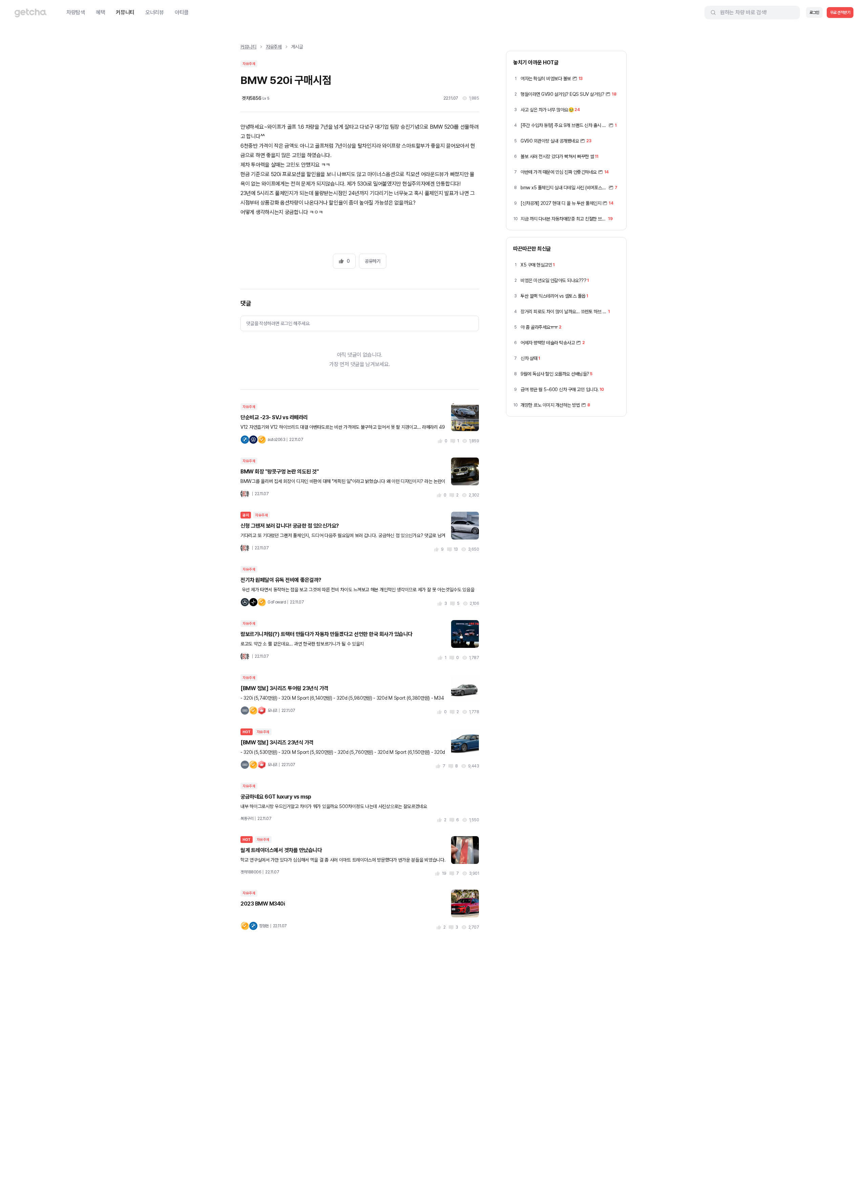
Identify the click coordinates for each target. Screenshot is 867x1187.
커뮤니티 (125, 12)
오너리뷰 (154, 12)
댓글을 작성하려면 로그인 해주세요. (278, 323)
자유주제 (274, 46)
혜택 (100, 12)
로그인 (814, 12)
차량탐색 (75, 12)
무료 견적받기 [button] (840, 12)
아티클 (182, 12)
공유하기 (372, 261)
